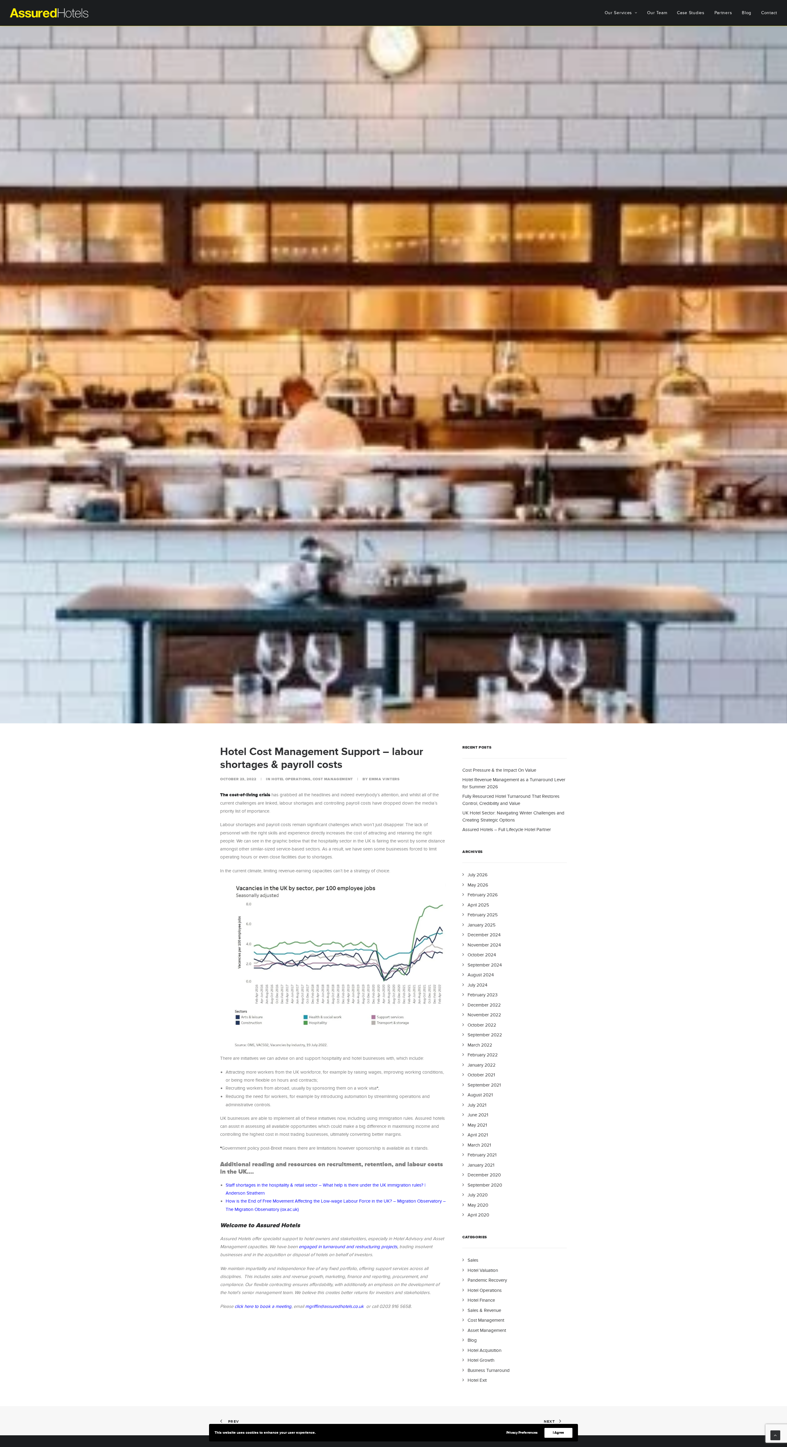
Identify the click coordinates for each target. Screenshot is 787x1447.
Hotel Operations (290, 779)
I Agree (558, 1432)
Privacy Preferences (522, 1432)
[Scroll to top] (775, 1434)
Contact (769, 12)
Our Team (657, 12)
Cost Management (333, 779)
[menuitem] (623, 13)
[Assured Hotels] (49, 13)
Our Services (618, 12)
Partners (723, 12)
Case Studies (690, 12)
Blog (746, 12)
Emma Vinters (384, 779)
